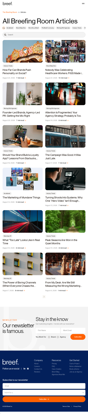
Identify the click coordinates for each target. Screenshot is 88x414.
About (36, 363)
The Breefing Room (10, 12)
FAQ (53, 366)
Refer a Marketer (75, 366)
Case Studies (56, 369)
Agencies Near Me (58, 374)
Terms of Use (66, 406)
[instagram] (28, 368)
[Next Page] (44, 296)
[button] (83, 3)
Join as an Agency (75, 372)
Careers (37, 366)
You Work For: (41, 337)
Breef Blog (55, 372)
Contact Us (38, 369)
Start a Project (74, 363)
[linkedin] (24, 368)
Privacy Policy (77, 406)
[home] (44, 3)
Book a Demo (74, 369)
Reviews (37, 372)
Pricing (54, 363)
